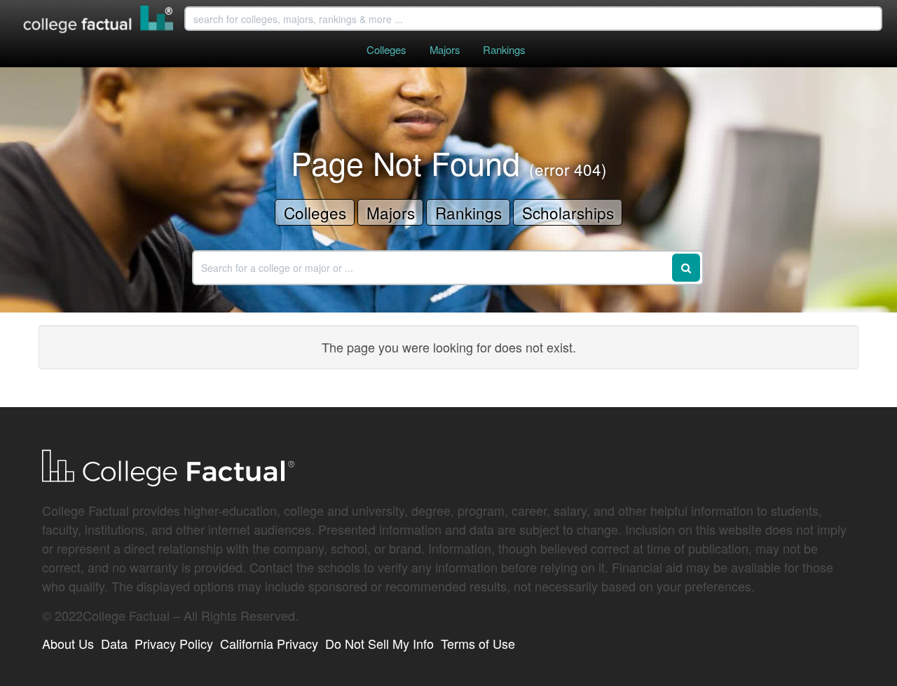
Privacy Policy (174, 643)
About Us (68, 643)
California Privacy (269, 643)
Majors (445, 49)
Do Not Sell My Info (379, 643)
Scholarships (568, 212)
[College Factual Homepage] (99, 21)
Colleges (386, 49)
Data (114, 643)
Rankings (504, 49)
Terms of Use (478, 643)
